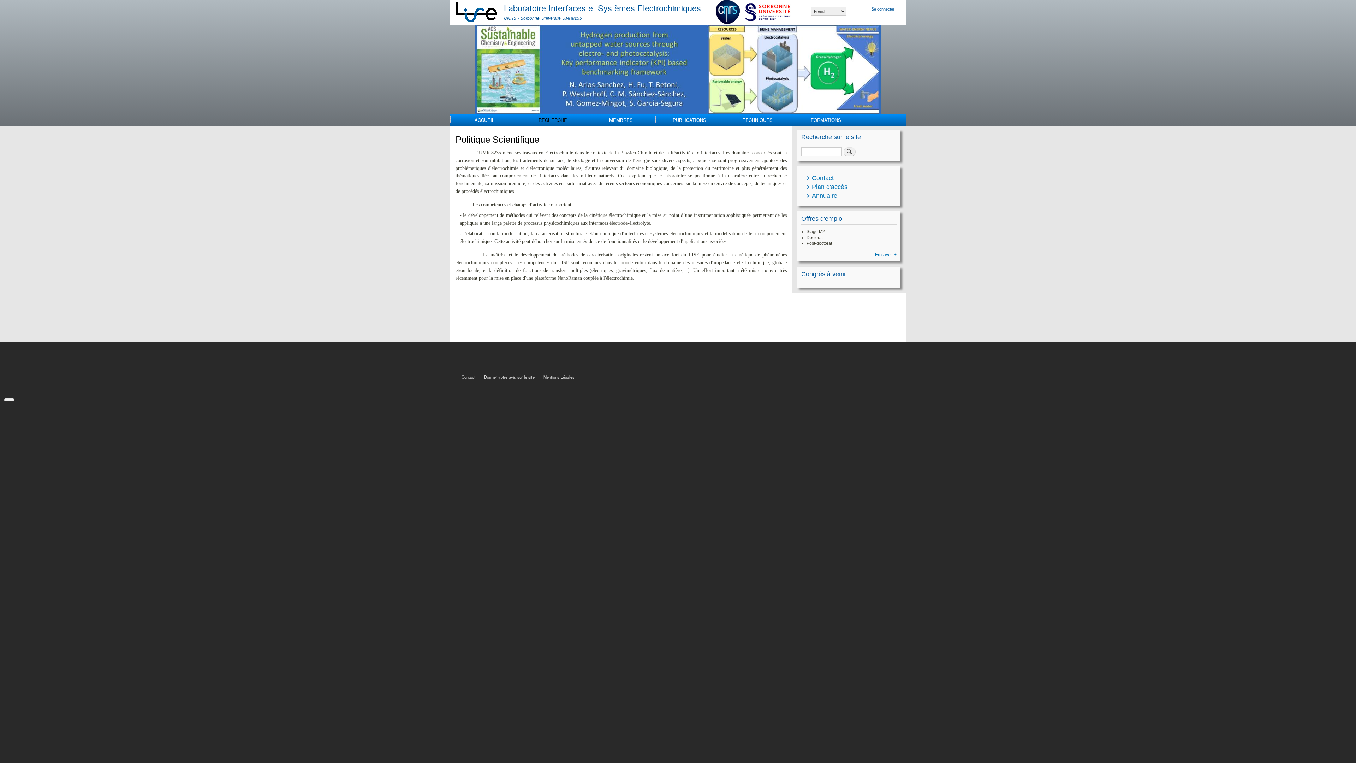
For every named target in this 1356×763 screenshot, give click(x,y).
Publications (689, 120)
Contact (823, 178)
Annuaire (824, 195)
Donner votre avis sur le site (509, 377)
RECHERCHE (553, 120)
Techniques (758, 120)
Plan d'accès (830, 186)
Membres (621, 120)
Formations (826, 120)
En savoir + (886, 254)
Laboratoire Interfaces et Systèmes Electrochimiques (602, 8)
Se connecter (883, 9)
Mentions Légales (559, 377)
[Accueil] (477, 13)
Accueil (484, 120)
